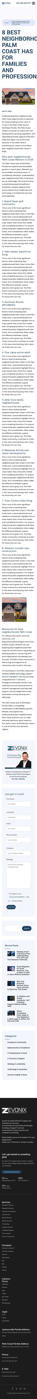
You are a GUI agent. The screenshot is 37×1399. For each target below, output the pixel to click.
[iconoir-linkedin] (24, 1389)
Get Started (11, 907)
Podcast (3, 1267)
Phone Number (11, 835)
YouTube (14, 779)
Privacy (3, 1317)
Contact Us (25, 1142)
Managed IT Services (3, 1205)
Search (26, 928)
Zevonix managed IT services (14, 676)
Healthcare (3, 1284)
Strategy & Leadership (16, 1064)
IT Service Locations (3, 1251)
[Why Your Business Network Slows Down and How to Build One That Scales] (11, 983)
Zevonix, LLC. (26, 1393)
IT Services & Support (16, 1058)
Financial (3, 1287)
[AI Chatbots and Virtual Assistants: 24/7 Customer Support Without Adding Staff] (11, 998)
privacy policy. (17, 901)
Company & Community (16, 1042)
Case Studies (3, 1257)
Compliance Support (3, 1230)
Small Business (3, 1303)
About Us (3, 1254)
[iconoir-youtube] (20, 1389)
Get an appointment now (12, 1172)
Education (3, 1299)
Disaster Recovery (3, 1220)
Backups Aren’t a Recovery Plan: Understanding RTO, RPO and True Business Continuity (18, 955)
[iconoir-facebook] (13, 1389)
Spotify (22, 779)
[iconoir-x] (16, 1389)
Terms (3, 1314)
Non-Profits (3, 1296)
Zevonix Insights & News (17, 1075)
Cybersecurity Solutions (3, 1211)
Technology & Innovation (17, 1069)
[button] (33, 3)
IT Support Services (3, 1227)
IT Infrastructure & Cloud (17, 1053)
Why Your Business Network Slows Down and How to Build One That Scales (18, 985)
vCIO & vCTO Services (3, 1236)
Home (7, 23)
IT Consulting (3, 1224)
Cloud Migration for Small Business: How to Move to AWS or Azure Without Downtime (18, 970)
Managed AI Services (3, 1208)
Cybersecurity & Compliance (18, 1047)
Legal (3, 1290)
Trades (3, 1293)
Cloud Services (3, 1214)
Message (9, 859)
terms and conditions (17, 897)
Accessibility (3, 1320)
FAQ (3, 1260)
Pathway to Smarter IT (3, 1248)
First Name (10, 799)
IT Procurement (3, 1233)
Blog (3, 1263)
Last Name (10, 812)
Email (8, 824)
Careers (3, 1270)
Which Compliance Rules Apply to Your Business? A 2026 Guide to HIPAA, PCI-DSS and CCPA (18, 1016)
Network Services (3, 1217)
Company (9, 848)
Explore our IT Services (10, 1142)
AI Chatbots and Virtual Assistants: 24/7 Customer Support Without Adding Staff (18, 1001)
